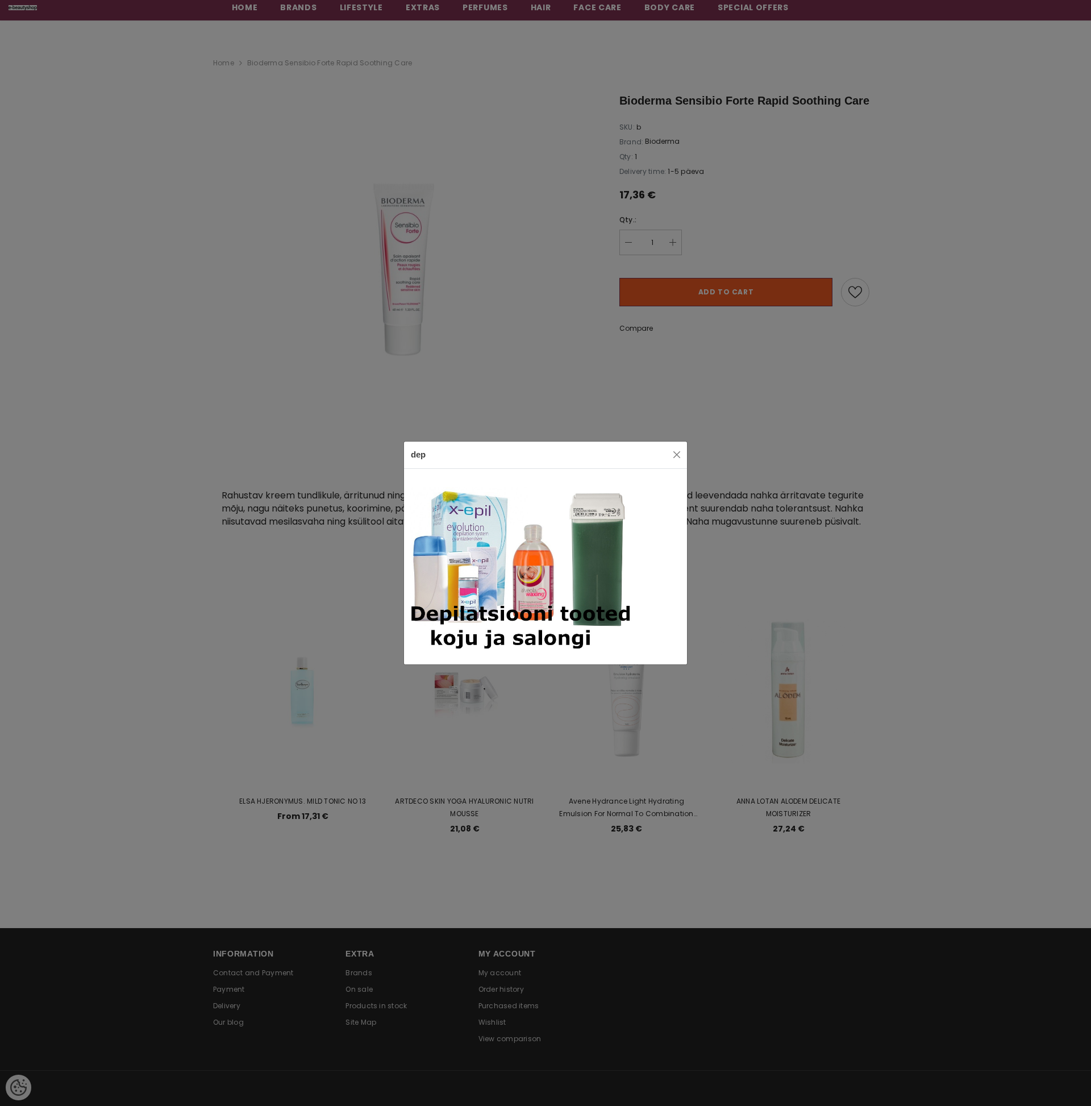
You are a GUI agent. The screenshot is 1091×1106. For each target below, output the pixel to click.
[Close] (677, 454)
